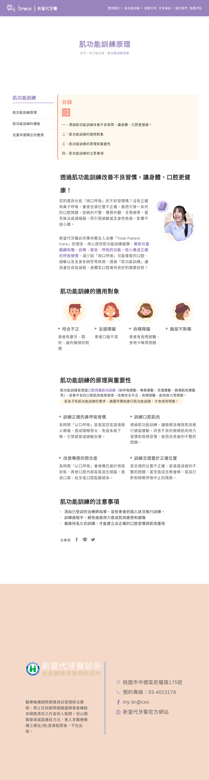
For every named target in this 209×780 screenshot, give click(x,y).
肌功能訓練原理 (118, 53)
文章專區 (165, 8)
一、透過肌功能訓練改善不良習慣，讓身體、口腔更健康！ (107, 125)
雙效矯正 (114, 8)
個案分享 (150, 8)
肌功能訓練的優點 (26, 124)
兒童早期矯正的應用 (28, 135)
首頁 (83, 53)
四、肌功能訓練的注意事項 (83, 153)
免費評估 (196, 8)
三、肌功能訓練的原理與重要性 (86, 144)
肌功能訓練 (132, 8)
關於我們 (181, 8)
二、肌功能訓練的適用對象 (83, 134)
